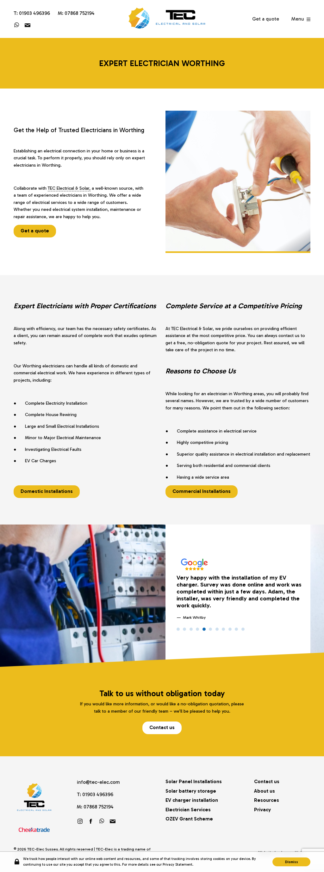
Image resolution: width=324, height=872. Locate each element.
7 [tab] (217, 629)
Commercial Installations (201, 491)
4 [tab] (197, 629)
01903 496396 (34, 13)
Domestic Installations (47, 491)
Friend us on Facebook (91, 821)
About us (264, 791)
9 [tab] (230, 629)
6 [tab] (210, 629)
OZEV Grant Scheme (189, 819)
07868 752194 (80, 13)
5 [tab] (204, 629)
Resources (266, 800)
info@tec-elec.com (27, 25)
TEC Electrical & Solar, (69, 188)
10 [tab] (236, 629)
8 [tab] (223, 629)
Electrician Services (188, 810)
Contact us (162, 727)
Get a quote (265, 19)
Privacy (262, 810)
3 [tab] (191, 629)
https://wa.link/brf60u (17, 25)
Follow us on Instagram (80, 821)
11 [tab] (243, 629)
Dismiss (291, 862)
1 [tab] (178, 629)
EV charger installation (191, 800)
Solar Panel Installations (193, 781)
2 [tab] (184, 629)
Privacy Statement (177, 864)
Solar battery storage (190, 791)
